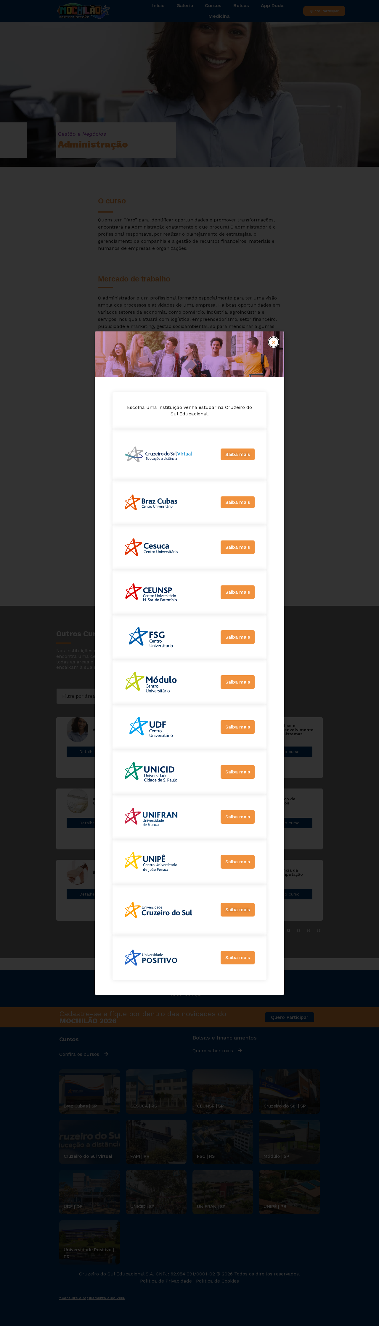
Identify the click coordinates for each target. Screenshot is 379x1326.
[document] (189, 663)
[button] (273, 342)
